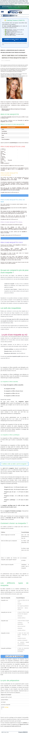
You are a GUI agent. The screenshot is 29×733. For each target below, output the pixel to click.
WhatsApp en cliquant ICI (13, 7)
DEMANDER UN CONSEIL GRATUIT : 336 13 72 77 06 (14, 40)
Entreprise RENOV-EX (23, 732)
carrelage (6, 707)
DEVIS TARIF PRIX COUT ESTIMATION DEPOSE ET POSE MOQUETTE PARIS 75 (14, 56)
